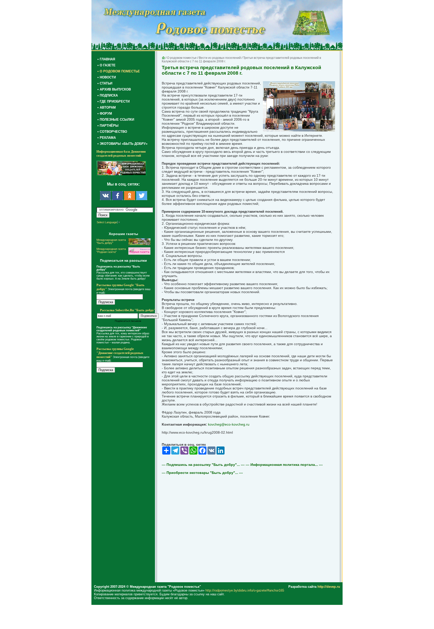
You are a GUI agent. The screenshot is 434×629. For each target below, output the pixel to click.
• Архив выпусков (114, 89)
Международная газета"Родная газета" (111, 250)
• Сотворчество (112, 131)
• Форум (104, 113)
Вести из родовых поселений (220, 58)
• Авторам (106, 107)
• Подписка (107, 95)
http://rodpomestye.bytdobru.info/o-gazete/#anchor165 (244, 590)
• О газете (106, 65)
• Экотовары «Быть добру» (122, 144)
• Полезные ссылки (115, 119)
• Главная (106, 59)
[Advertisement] (126, 478)
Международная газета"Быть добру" (111, 241)
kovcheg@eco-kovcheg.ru (228, 424)
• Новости (106, 77)
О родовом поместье (182, 58)
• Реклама (106, 138)
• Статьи (104, 83)
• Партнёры (108, 125)
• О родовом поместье (118, 71)
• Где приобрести (113, 101)
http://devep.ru (328, 587)
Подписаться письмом (128, 321)
